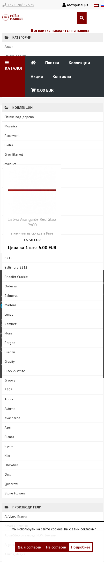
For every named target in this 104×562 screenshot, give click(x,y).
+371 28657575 (20, 4)
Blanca (9, 437)
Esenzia (10, 352)
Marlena (10, 305)
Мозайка (11, 126)
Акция (37, 76)
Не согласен (56, 547)
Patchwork (12, 135)
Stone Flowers (15, 493)
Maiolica (10, 164)
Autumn (10, 408)
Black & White (15, 371)
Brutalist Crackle (16, 277)
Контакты (61, 76)
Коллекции (79, 62)
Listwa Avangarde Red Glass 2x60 (32, 222)
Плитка (52, 62)
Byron (9, 446)
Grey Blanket (14, 154)
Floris (9, 333)
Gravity (10, 361)
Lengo (9, 314)
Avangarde (12, 418)
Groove (10, 380)
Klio (7, 455)
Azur (8, 427)
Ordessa (11, 286)
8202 (8, 390)
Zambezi (11, 324)
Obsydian (11, 465)
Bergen (10, 342)
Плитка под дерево (19, 117)
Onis (8, 474)
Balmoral (11, 295)
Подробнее (80, 547)
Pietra (9, 145)
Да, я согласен (29, 547)
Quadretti (11, 484)
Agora (9, 399)
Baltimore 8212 (16, 267)
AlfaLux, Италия (16, 516)
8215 (8, 258)
